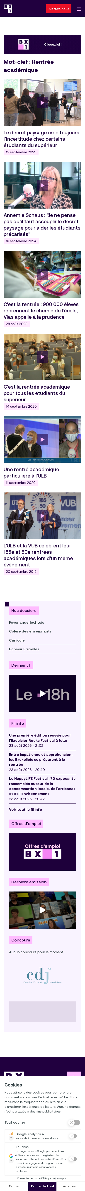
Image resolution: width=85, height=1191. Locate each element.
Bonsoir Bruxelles (24, 649)
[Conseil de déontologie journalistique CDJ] (42, 975)
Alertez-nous (59, 9)
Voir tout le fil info (25, 809)
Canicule (17, 640)
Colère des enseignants (30, 631)
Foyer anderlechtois (26, 622)
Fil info (17, 723)
